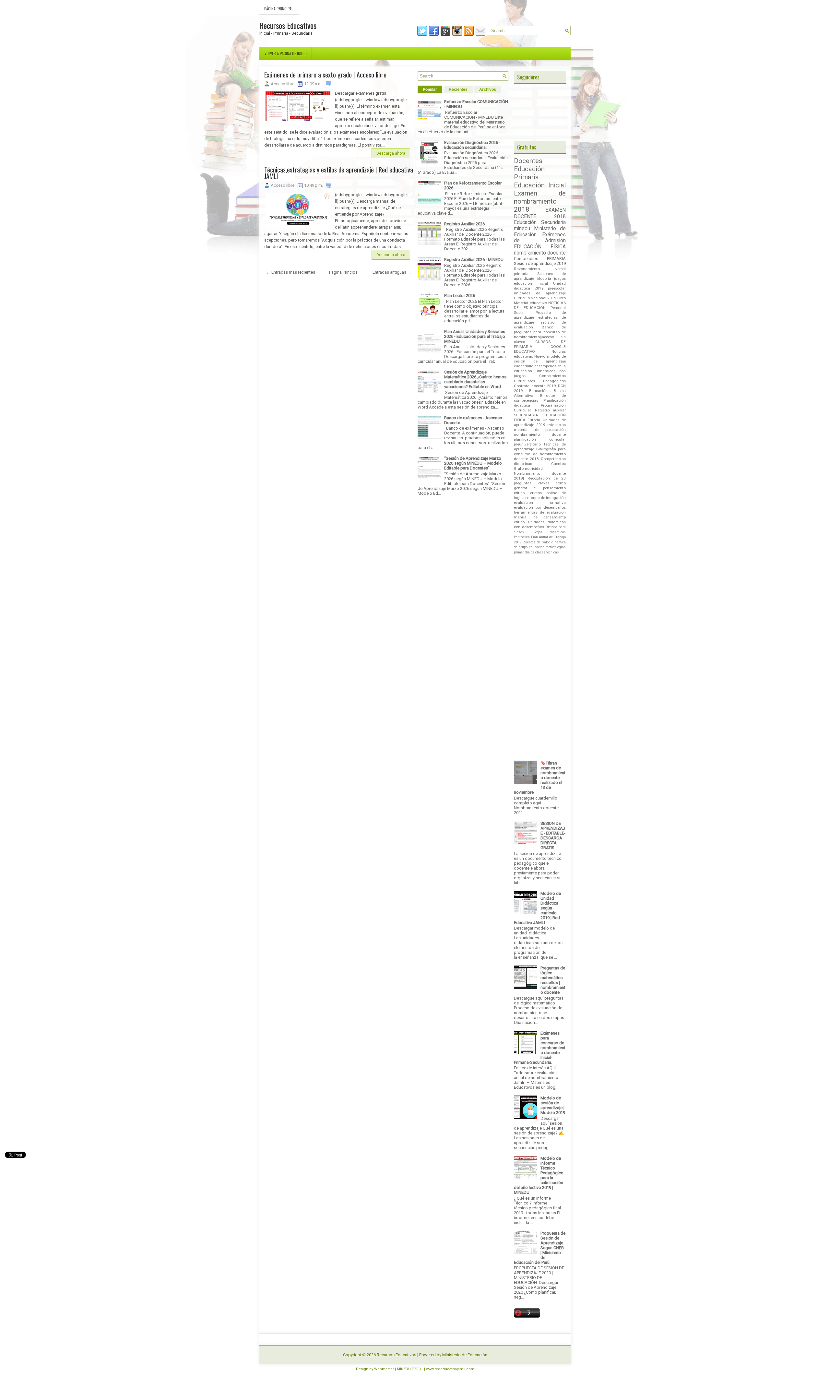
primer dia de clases (529, 552)
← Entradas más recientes (290, 272)
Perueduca (522, 537)
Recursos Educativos (287, 25)
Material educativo (530, 303)
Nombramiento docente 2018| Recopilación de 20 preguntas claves (540, 478)
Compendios (526, 258)
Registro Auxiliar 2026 (464, 223)
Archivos (487, 89)
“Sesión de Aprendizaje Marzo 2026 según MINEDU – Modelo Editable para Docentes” (473, 463)
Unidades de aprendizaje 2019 (540, 422)
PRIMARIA (556, 258)
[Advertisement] (338, 603)
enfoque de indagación (545, 497)
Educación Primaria (529, 173)
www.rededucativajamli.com (450, 1369)
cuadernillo (523, 366)
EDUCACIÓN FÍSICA (540, 247)
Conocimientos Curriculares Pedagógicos (540, 378)
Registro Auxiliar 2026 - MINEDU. (474, 259)
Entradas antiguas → (392, 272)
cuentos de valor (537, 542)
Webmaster (384, 1369)
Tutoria (534, 420)
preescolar (557, 288)
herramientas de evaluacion (540, 512)
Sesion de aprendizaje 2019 (540, 263)
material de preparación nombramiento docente (540, 432)
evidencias (556, 424)
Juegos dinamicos (548, 532)
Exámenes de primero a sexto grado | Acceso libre (325, 74)
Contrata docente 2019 (535, 386)
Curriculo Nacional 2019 (535, 298)
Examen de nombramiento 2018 (540, 201)
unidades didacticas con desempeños (540, 524)
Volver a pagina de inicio (286, 53)
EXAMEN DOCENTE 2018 (540, 213)
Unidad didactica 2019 (540, 286)
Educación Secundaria (540, 222)
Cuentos (558, 463)
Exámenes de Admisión (540, 238)
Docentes (528, 161)
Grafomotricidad (528, 468)
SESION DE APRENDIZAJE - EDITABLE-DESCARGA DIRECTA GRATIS (552, 835)
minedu (522, 228)
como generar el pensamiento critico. (540, 488)
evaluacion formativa (540, 502)
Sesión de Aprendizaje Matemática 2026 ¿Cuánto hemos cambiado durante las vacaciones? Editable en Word (475, 379)
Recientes (458, 89)
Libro (561, 298)
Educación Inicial (540, 185)
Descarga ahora (390, 153)
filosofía (544, 278)
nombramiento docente (540, 253)
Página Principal (278, 8)
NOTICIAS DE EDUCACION (540, 305)
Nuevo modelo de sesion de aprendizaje (540, 358)
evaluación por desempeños (540, 507)
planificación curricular (540, 439)
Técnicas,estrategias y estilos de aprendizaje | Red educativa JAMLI (338, 172)
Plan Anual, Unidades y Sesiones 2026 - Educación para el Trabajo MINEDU (474, 336)
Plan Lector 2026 (459, 295)
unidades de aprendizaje (540, 293)
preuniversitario (527, 444)
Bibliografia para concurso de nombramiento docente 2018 (540, 454)
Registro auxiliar (550, 410)
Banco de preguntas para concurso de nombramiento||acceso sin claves (540, 334)
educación (536, 547)
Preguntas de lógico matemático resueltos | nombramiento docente (552, 980)
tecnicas (552, 552)
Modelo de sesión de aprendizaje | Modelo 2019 (552, 1105)
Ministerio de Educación (464, 1354)
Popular (430, 89)
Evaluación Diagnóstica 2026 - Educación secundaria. (472, 145)
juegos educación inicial (540, 281)
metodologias (556, 547)
